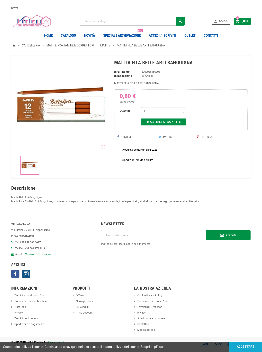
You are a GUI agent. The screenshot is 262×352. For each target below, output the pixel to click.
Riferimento (122, 71)
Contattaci (143, 324)
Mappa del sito (146, 329)
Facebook (15, 274)
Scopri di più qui (152, 347)
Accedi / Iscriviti (162, 35)
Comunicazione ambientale (30, 301)
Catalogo (68, 35)
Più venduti (82, 306)
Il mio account (84, 312)
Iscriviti (230, 235)
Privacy (18, 312)
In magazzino (123, 75)
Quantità (125, 110)
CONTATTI (211, 35)
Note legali (20, 306)
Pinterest (206, 137)
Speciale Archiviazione (122, 33)
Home (48, 35)
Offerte (79, 295)
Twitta (167, 137)
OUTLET (189, 35)
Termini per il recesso (27, 318)
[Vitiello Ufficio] (31, 21)
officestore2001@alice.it (37, 254)
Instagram (26, 274)
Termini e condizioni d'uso (29, 295)
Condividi (126, 137)
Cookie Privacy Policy (149, 295)
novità (89, 35)
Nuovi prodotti (84, 301)
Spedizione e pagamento (29, 324)
